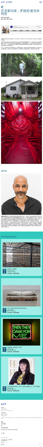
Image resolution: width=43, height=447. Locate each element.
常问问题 (3, 423)
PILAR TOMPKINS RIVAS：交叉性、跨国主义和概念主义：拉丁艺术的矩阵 (23, 386)
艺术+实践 (2, 34)
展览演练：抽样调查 (11, 269)
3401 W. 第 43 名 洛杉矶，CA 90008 (4, 409)
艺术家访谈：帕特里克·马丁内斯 (14, 347)
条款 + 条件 (3, 442)
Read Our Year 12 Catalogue (9, 429)
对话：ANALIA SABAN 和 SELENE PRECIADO (16, 308)
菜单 (41, 2)
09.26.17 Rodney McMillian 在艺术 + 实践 (9, 34)
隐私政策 (2, 444)
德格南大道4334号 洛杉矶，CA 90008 (4, 414)
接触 (2, 422)
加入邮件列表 (4, 427)
